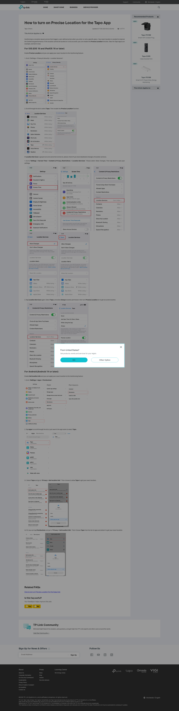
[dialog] (89, 355)
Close (121, 347)
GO (74, 360)
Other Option (104, 360)
